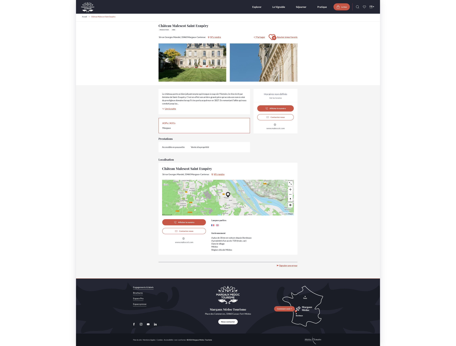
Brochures (138, 293)
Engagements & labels (143, 287)
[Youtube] (148, 324)
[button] (357, 7)
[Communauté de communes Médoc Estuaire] (313, 339)
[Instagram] (141, 324)
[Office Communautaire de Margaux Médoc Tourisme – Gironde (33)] (87, 7)
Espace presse (139, 304)
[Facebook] (134, 324)
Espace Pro (138, 298)
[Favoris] (365, 6)
